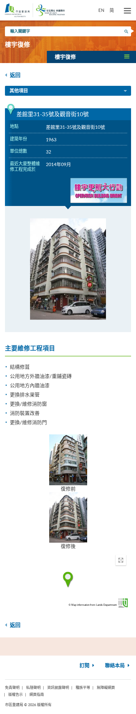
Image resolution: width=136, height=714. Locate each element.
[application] (68, 579)
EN (101, 10)
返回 (14, 75)
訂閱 (85, 665)
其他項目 (19, 90)
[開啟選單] (127, 10)
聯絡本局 (115, 665)
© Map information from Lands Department (93, 604)
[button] (91, 57)
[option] (68, 269)
